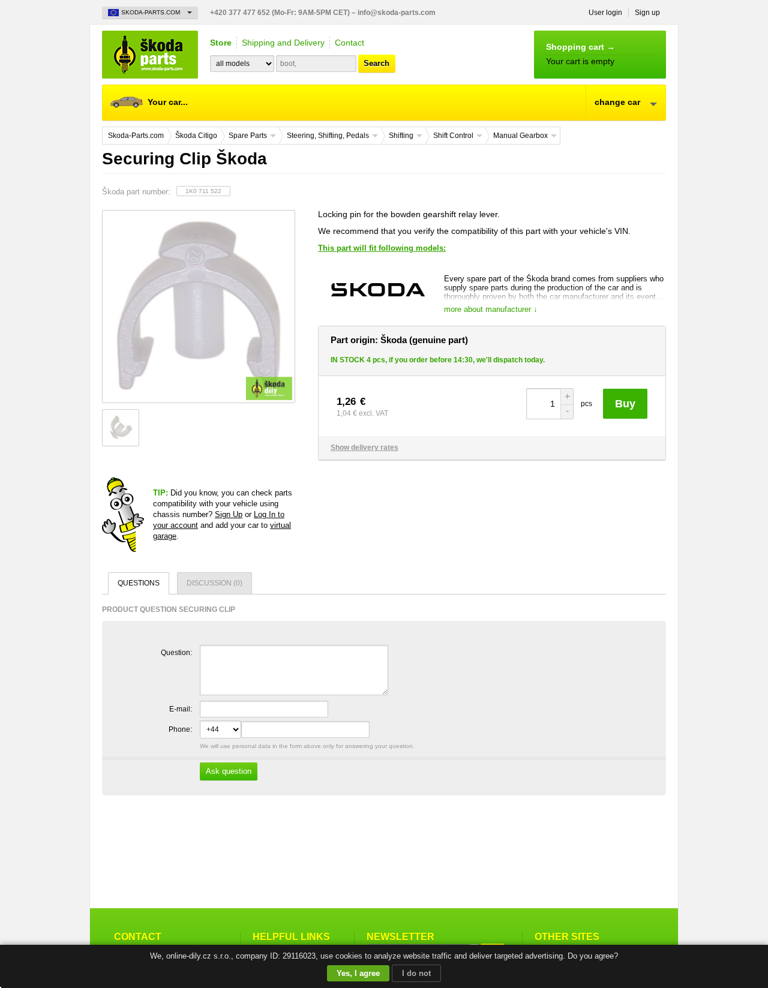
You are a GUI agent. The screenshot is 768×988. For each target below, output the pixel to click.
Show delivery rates (364, 447)
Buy (625, 404)
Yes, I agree (358, 973)
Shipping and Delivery (283, 42)
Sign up (647, 12)
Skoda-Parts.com (150, 55)
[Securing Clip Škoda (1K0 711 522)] (198, 306)
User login (605, 12)
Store (221, 42)
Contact (349, 42)
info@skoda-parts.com (397, 12)
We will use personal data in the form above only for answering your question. (306, 759)
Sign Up (228, 514)
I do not (416, 973)
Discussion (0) (214, 583)
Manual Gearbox (520, 135)
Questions (139, 583)
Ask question (228, 771)
